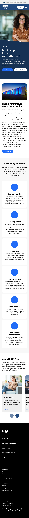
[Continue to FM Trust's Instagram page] (3, 509)
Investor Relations (6, 481)
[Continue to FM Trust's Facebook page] (20, 509)
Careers (4, 472)
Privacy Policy (5, 488)
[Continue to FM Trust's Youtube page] (7, 509)
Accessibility (5, 483)
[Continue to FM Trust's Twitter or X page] (16, 509)
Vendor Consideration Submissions (11, 479)
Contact (4, 474)
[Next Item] (17, 416)
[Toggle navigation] (26, 7)
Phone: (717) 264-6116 (7, 503)
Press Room (5, 469)
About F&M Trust (20, 70)
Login (20, 7)
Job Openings (7, 70)
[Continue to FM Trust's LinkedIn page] (11, 509)
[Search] (15, 7)
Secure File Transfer (7, 476)
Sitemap (4, 485)
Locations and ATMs (7, 490)
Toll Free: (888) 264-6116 (8, 505)
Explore (6, 409)
